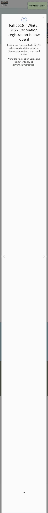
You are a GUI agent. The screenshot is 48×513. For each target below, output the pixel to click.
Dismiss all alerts (37, 5)
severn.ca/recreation (24, 64)
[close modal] (43, 17)
